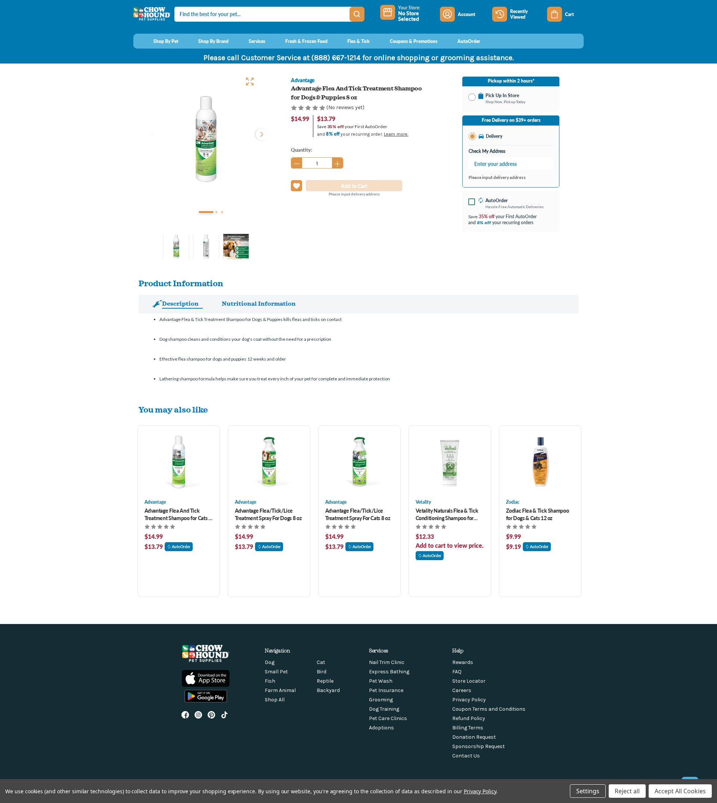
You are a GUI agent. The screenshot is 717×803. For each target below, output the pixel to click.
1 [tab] (206, 212)
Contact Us (466, 756)
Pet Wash (380, 681)
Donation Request (474, 737)
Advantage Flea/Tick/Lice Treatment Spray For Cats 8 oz (357, 514)
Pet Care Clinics (388, 718)
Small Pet (276, 671)
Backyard (328, 690)
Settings (587, 791)
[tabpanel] (206, 139)
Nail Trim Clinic (386, 662)
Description (180, 303)
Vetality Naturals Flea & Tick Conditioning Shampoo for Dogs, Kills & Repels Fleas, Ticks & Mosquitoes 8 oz (447, 514)
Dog (269, 662)
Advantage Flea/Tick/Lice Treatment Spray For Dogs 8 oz (268, 514)
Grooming (381, 700)
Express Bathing (389, 671)
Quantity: (301, 149)
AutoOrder (181, 546)
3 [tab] (222, 212)
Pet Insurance (386, 690)
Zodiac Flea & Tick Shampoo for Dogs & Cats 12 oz (537, 514)
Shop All (275, 700)
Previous (152, 133)
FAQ (457, 671)
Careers (461, 690)
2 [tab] (216, 212)
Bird (321, 671)
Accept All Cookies (680, 791)
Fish (270, 681)
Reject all (627, 791)
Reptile (325, 681)
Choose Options (178, 462)
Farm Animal (280, 690)
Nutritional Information (259, 303)
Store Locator (468, 681)
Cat (321, 662)
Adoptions (381, 728)
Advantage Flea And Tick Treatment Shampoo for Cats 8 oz (178, 514)
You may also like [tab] (173, 409)
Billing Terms (467, 728)
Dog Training (384, 709)
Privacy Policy (469, 700)
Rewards (462, 662)
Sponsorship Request (478, 746)
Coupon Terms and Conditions (488, 709)
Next (259, 133)
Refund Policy (468, 718)
